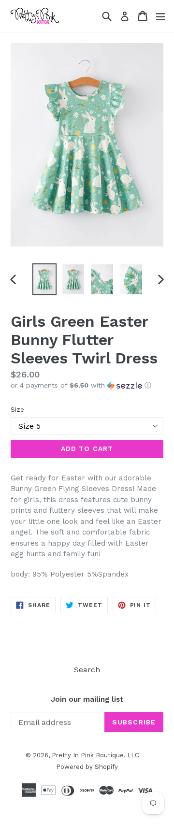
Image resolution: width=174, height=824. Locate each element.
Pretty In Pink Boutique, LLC (95, 755)
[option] (44, 279)
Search (87, 669)
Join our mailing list (87, 699)
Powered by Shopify (87, 766)
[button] (87, 385)
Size (17, 409)
